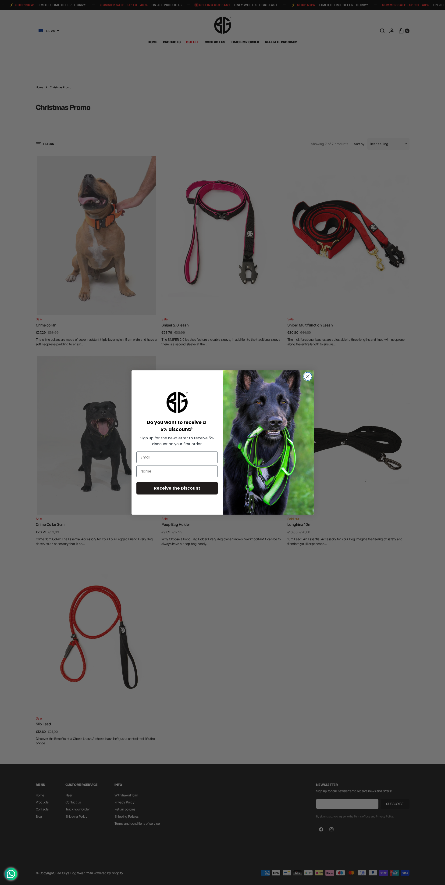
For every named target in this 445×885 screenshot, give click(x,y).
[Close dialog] (308, 376)
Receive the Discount (177, 488)
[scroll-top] (437, 877)
